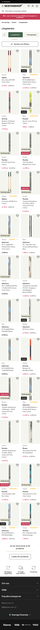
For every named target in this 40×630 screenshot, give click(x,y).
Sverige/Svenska (20, 615)
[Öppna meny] (2, 6)
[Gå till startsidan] (13, 5)
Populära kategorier (11, 596)
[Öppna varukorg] (37, 6)
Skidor (14, 22)
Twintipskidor (32, 34)
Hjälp (4, 590)
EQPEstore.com (8, 607)
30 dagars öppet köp (7, 1)
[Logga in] (33, 6)
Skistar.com (6, 603)
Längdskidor (23, 22)
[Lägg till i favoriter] (17, 51)
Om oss (5, 583)
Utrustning (5, 22)
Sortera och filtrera (21, 44)
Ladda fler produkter (20, 557)
